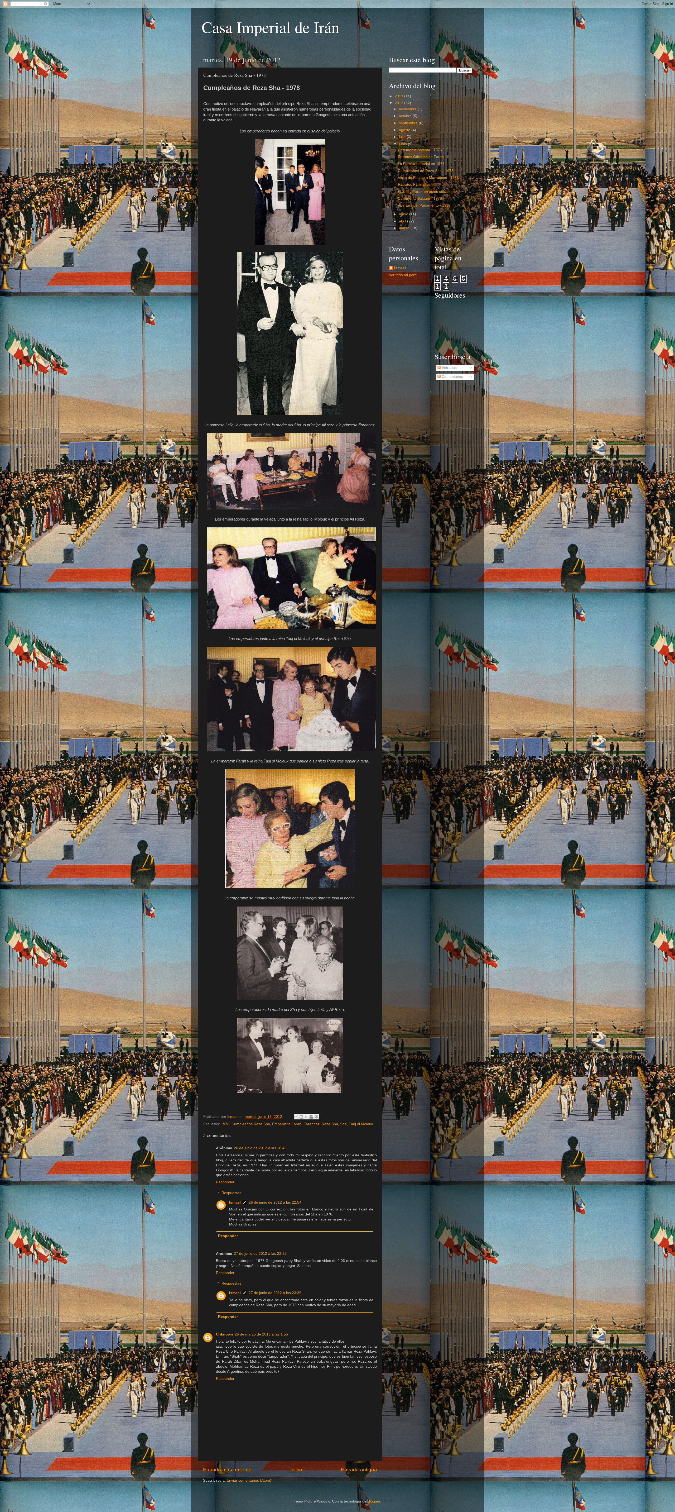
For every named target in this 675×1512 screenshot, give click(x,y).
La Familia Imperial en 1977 (421, 164)
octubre (406, 116)
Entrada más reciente (227, 1469)
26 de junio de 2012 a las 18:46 (260, 1148)
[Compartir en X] (306, 1116)
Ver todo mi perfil (403, 275)
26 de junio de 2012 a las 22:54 (275, 1202)
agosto (405, 130)
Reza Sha (330, 1124)
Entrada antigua (359, 1469)
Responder (225, 1182)
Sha (343, 1124)
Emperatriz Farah (286, 1124)
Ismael (235, 1202)
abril (403, 221)
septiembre (409, 123)
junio (403, 144)
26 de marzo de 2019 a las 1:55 (261, 1334)
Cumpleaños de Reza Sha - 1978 (426, 171)
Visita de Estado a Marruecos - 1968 (428, 178)
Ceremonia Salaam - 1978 (420, 199)
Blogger (374, 1501)
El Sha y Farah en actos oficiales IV (427, 192)
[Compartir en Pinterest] (316, 1116)
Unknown (224, 1334)
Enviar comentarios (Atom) (249, 1480)
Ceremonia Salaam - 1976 (420, 150)
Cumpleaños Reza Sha (251, 1124)
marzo (405, 228)
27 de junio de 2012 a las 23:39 (275, 1293)
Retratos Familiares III (416, 185)
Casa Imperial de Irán (270, 26)
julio (403, 137)
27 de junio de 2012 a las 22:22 (260, 1254)
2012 (399, 103)
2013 (399, 96)
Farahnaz (311, 1124)
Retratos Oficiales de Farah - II (423, 157)
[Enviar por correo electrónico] (296, 1116)
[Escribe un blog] (301, 1116)
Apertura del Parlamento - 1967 (424, 205)
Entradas (449, 368)
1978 (225, 1124)
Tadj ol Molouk (361, 1124)
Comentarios (452, 377)
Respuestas (231, 1193)
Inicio (296, 1469)
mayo (404, 214)
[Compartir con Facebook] (311, 1116)
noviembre (408, 109)
